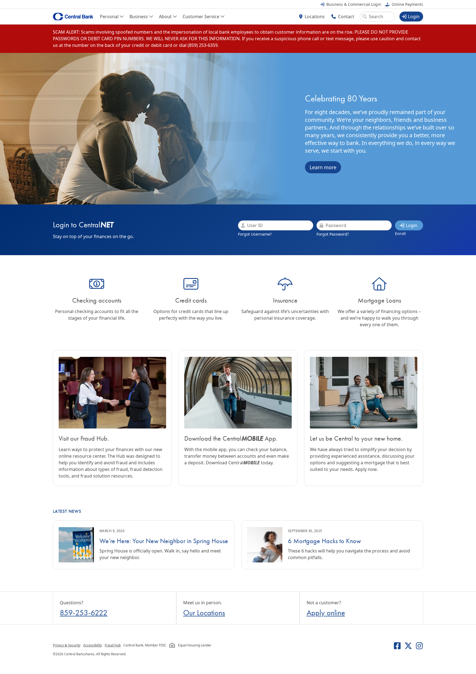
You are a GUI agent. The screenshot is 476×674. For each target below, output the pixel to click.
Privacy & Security (66, 645)
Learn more (323, 167)
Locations (315, 17)
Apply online (326, 612)
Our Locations (204, 612)
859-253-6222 (83, 612)
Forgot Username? (255, 234)
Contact (346, 17)
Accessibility (92, 645)
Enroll (400, 233)
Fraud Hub (113, 645)
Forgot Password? (333, 234)
